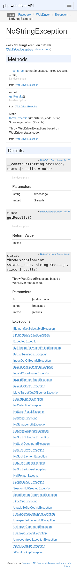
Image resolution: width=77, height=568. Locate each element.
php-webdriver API (18, 5)
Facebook (24, 14)
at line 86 (65, 253)
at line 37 (65, 211)
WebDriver (43, 14)
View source (42, 49)
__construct (16, 70)
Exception (61, 14)
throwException (19, 118)
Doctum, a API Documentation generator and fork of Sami (46, 564)
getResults (16, 96)
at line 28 (65, 160)
